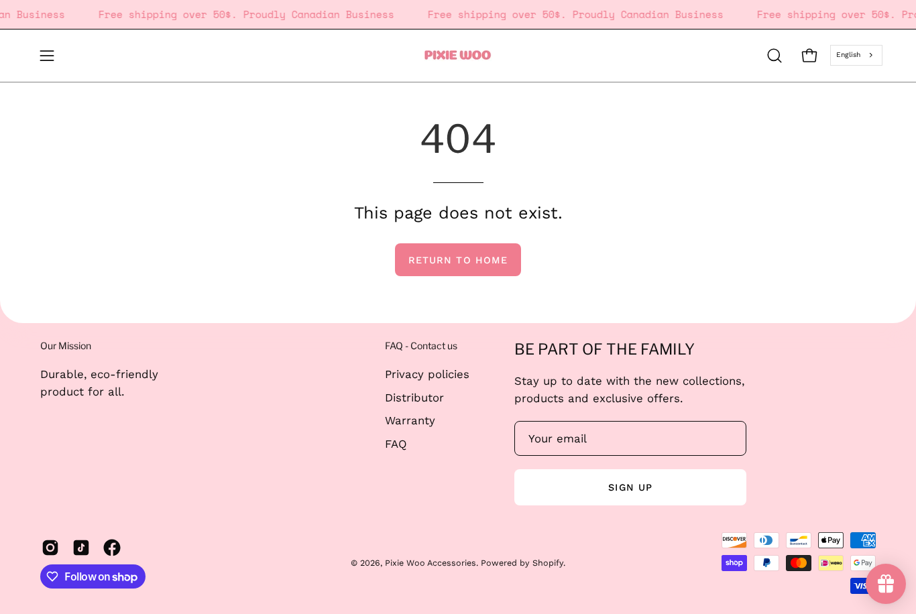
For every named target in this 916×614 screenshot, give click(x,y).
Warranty (410, 420)
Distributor (414, 397)
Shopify (547, 563)
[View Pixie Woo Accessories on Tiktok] (81, 548)
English (848, 54)
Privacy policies (427, 374)
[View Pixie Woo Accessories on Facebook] (112, 548)
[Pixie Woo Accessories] (458, 56)
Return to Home (458, 260)
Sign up (630, 487)
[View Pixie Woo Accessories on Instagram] (50, 548)
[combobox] (856, 55)
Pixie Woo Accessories (430, 563)
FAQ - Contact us (421, 345)
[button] (774, 56)
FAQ (396, 443)
